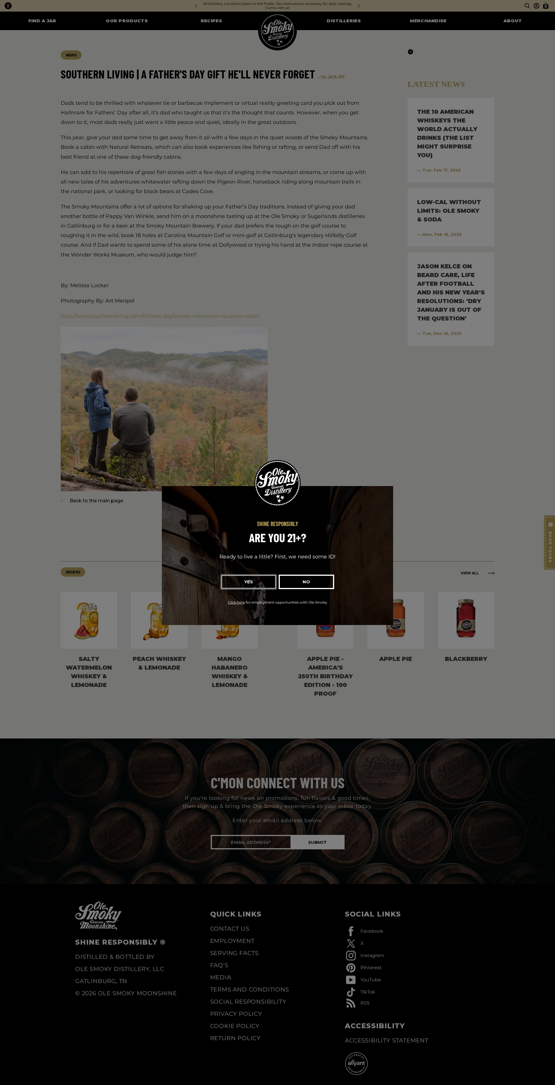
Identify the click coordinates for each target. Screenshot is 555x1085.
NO (306, 581)
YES (248, 581)
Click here (236, 602)
